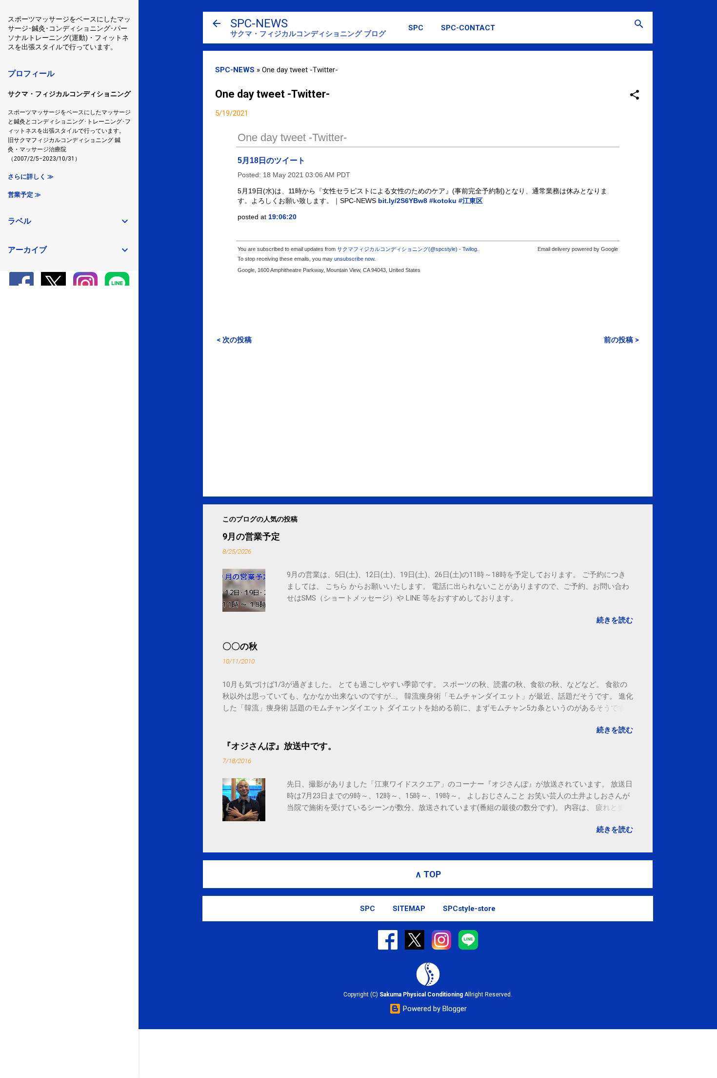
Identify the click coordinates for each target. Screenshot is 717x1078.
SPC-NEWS (259, 23)
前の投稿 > (621, 339)
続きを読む (615, 620)
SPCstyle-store (469, 908)
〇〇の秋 (240, 646)
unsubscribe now (354, 259)
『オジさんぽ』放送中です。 (279, 746)
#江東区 (470, 201)
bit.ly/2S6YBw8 (402, 201)
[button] (634, 95)
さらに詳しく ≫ (31, 176)
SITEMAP (409, 908)
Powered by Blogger (434, 1008)
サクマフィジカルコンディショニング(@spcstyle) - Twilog (407, 249)
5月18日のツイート (271, 160)
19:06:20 (282, 217)
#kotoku (443, 201)
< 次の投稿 (234, 339)
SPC (415, 27)
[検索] (639, 25)
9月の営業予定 (251, 536)
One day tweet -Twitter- (292, 137)
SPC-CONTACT (468, 27)
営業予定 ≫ (24, 194)
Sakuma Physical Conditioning (421, 994)
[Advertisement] (428, 420)
